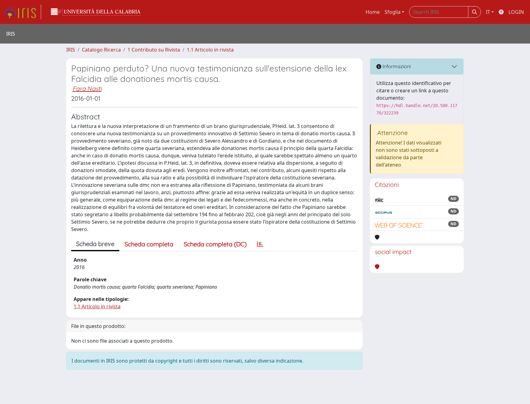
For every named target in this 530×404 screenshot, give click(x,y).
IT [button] (488, 12)
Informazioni (396, 66)
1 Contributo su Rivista (154, 49)
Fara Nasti (87, 88)
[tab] (260, 244)
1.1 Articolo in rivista (210, 49)
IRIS (70, 49)
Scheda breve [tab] (95, 244)
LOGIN (516, 12)
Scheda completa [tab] (149, 244)
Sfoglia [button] (393, 12)
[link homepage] (22, 12)
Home (373, 12)
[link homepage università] (96, 12)
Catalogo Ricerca (101, 49)
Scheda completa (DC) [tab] (215, 244)
